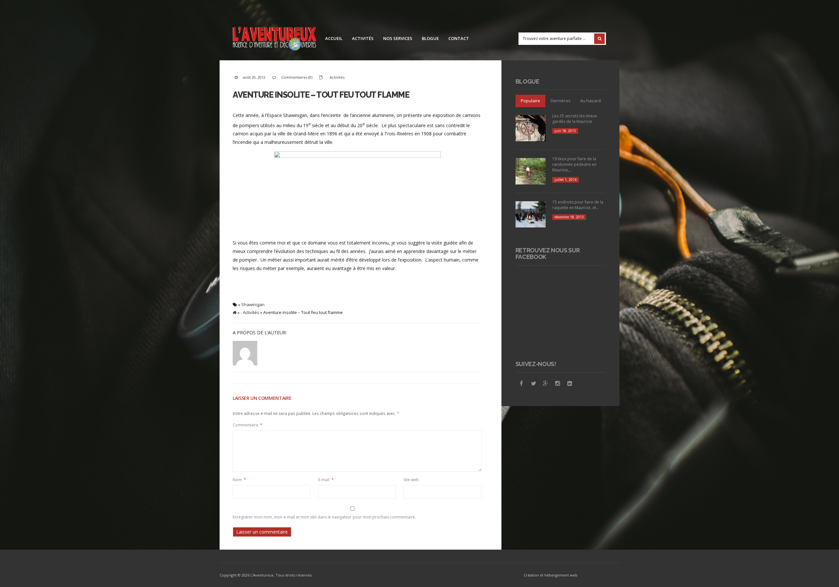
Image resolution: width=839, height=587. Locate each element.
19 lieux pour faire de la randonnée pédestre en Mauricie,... (574, 164)
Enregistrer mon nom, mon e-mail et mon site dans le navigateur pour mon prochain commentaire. (324, 517)
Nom (239, 479)
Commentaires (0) (296, 77)
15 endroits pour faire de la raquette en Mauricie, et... (577, 204)
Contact (458, 38)
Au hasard (590, 101)
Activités (363, 38)
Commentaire (248, 425)
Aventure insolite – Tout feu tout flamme (321, 95)
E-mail (326, 479)
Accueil (333, 38)
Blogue (430, 38)
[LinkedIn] (570, 383)
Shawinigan (252, 304)
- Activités (335, 77)
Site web (411, 479)
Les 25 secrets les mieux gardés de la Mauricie (574, 118)
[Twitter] (533, 383)
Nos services (397, 38)
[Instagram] (558, 383)
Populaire (530, 101)
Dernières (561, 101)
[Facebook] (521, 383)
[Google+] (546, 383)
